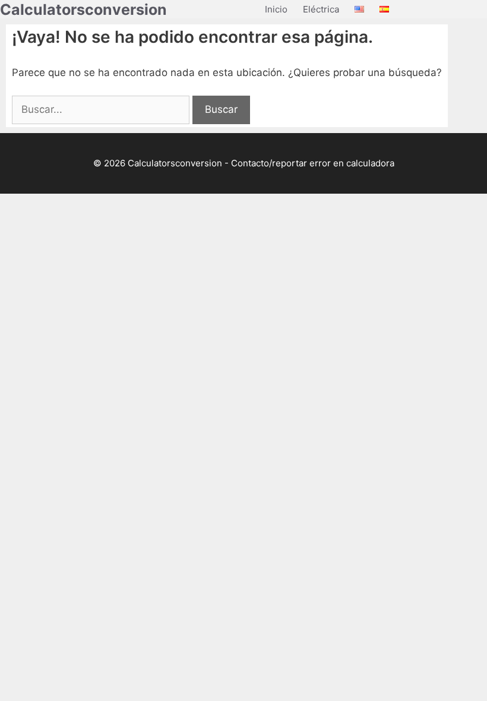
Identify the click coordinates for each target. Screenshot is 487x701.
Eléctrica (321, 9)
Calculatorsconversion (83, 9)
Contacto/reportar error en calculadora (312, 163)
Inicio (276, 9)
